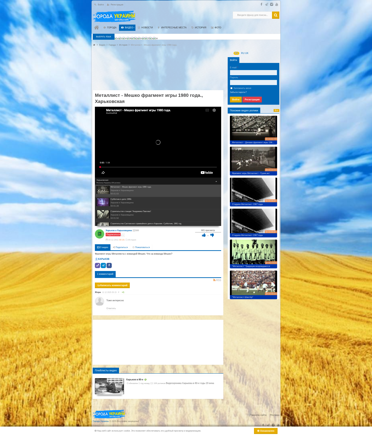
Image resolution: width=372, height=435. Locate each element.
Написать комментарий (113, 285)
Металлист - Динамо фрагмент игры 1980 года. (254, 142)
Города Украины (101, 421)
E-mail (233, 67)
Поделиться (121, 247)
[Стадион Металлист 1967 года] (253, 191)
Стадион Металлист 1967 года (247, 204)
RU (236, 53)
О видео (103, 247)
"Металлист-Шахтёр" (242, 297)
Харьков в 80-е (134, 379)
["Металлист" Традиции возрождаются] (253, 253)
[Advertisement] (158, 69)
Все (276, 110)
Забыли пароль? (238, 92)
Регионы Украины (103, 183)
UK (246, 53)
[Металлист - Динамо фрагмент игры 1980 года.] (253, 129)
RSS (218, 280)
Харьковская (102, 180)
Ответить (111, 308)
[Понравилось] (204, 235)
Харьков (103, 259)
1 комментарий (105, 274)
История (132, 240)
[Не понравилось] (212, 235)
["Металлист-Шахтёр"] (253, 284)
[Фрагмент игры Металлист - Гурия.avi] (253, 160)
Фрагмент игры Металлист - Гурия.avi (250, 173)
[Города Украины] (114, 16)
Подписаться (113, 234)
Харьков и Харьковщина (119, 230)
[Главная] (97, 28)
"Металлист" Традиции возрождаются (251, 266)
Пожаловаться (142, 247)
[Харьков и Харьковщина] (99, 234)
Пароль (234, 77)
